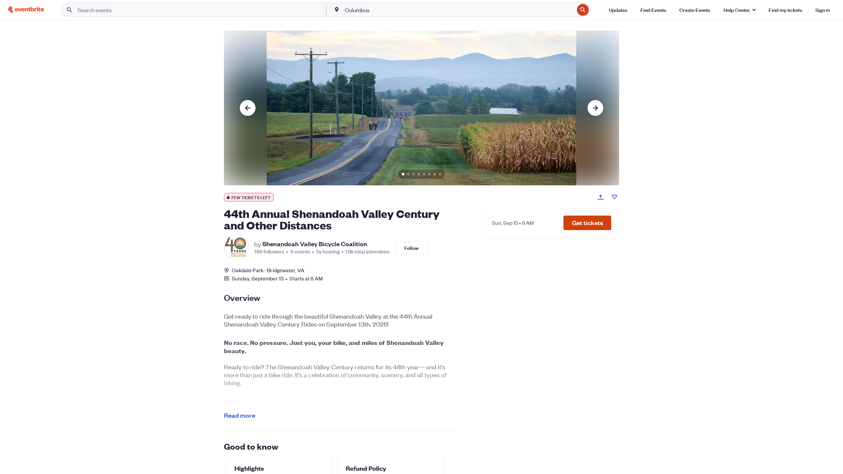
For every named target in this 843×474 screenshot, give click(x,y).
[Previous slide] (248, 108)
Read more (239, 415)
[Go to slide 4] (419, 174)
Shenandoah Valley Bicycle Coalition (314, 244)
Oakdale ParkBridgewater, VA (268, 270)
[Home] (26, 9)
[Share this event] (600, 197)
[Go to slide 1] (403, 174)
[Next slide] (595, 108)
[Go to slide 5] (424, 174)
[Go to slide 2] (408, 174)
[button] (587, 223)
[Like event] (614, 196)
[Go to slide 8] (440, 174)
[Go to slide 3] (413, 174)
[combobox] (459, 9)
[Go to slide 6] (429, 174)
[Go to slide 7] (434, 174)
